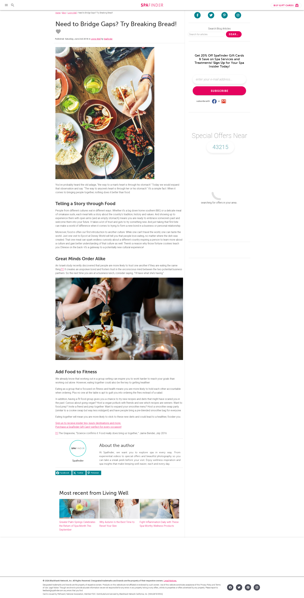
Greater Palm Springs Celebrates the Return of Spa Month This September (77, 526)
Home (57, 13)
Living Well (72, 13)
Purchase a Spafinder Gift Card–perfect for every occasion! (88, 426)
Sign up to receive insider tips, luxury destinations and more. (88, 423)
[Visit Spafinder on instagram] (238, 15)
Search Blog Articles (219, 28)
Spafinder (108, 39)
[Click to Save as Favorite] (58, 32)
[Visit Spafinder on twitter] (211, 15)
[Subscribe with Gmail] (224, 101)
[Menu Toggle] (6, 5)
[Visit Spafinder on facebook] (197, 15)
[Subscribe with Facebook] (214, 101)
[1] (62, 269)
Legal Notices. (170, 580)
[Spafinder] (152, 5)
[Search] (12, 5)
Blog (64, 13)
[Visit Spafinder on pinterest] (224, 15)
